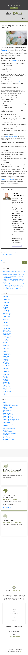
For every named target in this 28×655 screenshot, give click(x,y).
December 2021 (7, 368)
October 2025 (6, 299)
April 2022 (5, 362)
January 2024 (6, 330)
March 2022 (6, 363)
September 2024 (7, 318)
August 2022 (6, 356)
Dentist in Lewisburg (8, 424)
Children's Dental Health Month (10, 405)
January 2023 (6, 348)
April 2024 (5, 325)
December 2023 (7, 331)
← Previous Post (5, 259)
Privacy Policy (19, 649)
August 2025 (6, 302)
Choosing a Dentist (7, 407)
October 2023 (6, 334)
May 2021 (5, 379)
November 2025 (7, 298)
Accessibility (11, 649)
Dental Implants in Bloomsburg (10, 417)
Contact (14, 620)
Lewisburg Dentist (7, 431)
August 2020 (6, 393)
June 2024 (5, 322)
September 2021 (7, 373)
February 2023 (6, 347)
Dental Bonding (6, 411)
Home (14, 606)
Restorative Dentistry (8, 439)
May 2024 (5, 324)
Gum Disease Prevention (9, 428)
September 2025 (7, 301)
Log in (21, 651)
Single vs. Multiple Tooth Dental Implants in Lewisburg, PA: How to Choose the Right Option (13, 280)
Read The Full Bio (17, 246)
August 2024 (6, 319)
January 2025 (6, 311)
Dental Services (7, 422)
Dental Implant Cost (8, 414)
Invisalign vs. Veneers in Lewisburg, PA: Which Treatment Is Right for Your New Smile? (14, 284)
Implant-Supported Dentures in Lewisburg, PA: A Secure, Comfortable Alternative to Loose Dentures (13, 276)
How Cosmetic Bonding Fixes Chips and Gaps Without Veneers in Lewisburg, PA (14, 272)
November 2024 (7, 314)
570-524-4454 (16, 5)
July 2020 (5, 394)
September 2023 (7, 336)
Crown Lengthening (7, 410)
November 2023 (7, 333)
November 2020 (7, 388)
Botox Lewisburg (7, 404)
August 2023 (6, 337)
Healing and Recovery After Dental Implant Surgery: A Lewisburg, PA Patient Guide (13, 287)
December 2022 (7, 350)
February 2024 (6, 328)
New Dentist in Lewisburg (9, 433)
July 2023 (5, 339)
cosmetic (5, 408)
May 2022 (5, 360)
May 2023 (5, 342)
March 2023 (6, 345)
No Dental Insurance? (12, 470)
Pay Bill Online (14, 7)
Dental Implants (7, 416)
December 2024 (7, 313)
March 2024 (6, 327)
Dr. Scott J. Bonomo (18, 194)
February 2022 (6, 365)
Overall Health (8, 254)
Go (24, 262)
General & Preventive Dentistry (14, 253)
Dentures (5, 425)
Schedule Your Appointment (9, 496)
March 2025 (6, 308)
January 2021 (6, 385)
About (14, 609)
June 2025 (5, 305)
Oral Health (6, 434)
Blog (14, 617)
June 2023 (5, 341)
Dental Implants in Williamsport (10, 421)
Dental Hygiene (7, 413)
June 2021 (5, 377)
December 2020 (7, 387)
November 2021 (7, 370)
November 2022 (7, 351)
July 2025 (5, 304)
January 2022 (6, 367)
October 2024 (6, 316)
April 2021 (5, 380)
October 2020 (6, 390)
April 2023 (5, 344)
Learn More (6, 480)
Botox (4, 402)
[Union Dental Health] (14, 13)
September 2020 (7, 391)
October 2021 (6, 371)
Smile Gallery (8, 520)
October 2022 (6, 353)
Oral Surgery (6, 436)
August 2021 (6, 374)
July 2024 (5, 321)
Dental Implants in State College (11, 419)
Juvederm (5, 430)
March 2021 (6, 382)
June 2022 (5, 359)
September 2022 (7, 354)
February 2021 (6, 383)
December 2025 (7, 296)
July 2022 (5, 357)
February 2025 (6, 310)
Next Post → (4, 260)
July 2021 (5, 376)
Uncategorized (6, 441)
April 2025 (5, 307)
